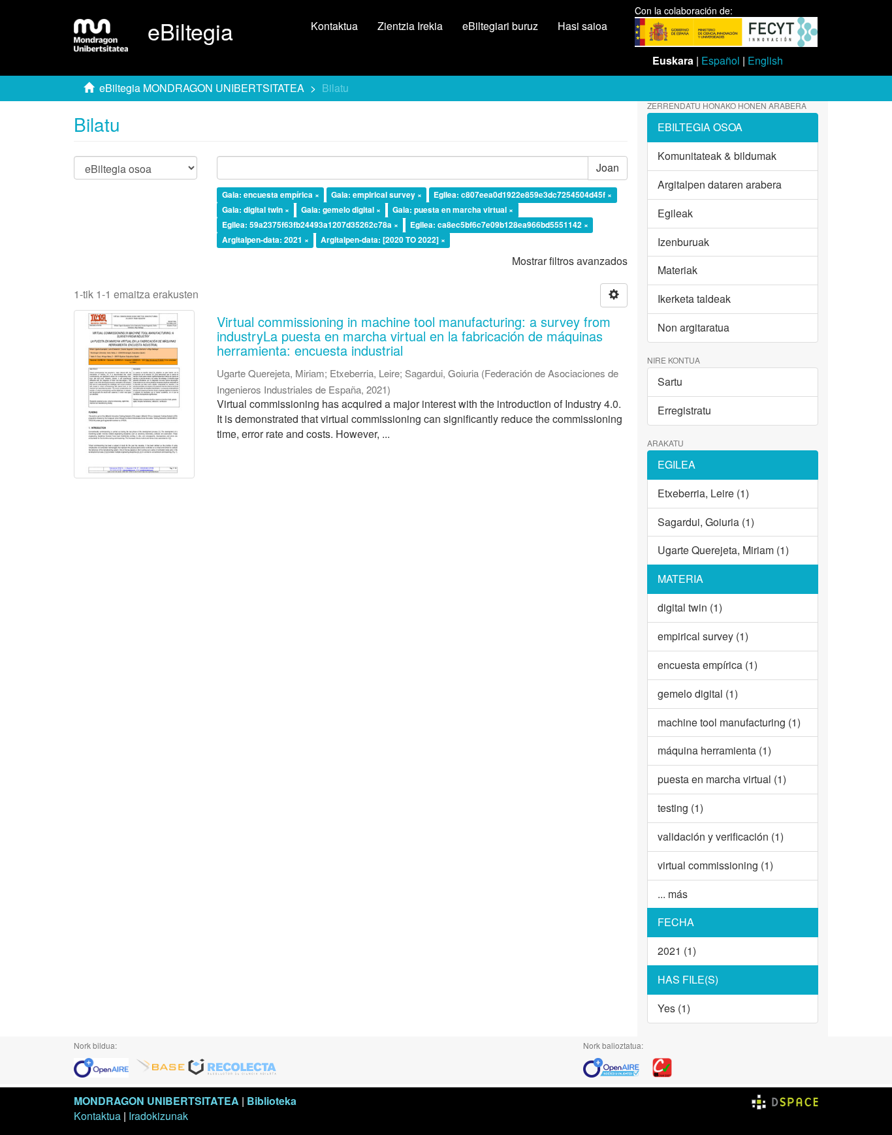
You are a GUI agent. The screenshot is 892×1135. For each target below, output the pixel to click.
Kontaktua (334, 25)
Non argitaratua (693, 327)
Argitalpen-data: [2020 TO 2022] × (383, 239)
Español (720, 60)
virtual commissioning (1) (715, 865)
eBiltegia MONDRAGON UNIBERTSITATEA (201, 87)
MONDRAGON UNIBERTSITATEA (156, 1100)
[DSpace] (785, 1100)
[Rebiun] (662, 1066)
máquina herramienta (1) (714, 750)
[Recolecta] (232, 1066)
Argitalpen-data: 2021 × (265, 239)
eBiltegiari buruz (500, 25)
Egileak (675, 213)
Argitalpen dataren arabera (720, 184)
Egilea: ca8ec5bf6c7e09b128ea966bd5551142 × (499, 224)
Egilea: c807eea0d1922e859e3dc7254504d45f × (523, 195)
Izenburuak (683, 241)
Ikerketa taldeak (694, 298)
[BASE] (160, 1066)
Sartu (670, 381)
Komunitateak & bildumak (717, 155)
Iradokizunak (158, 1115)
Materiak (677, 269)
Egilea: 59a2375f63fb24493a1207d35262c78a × (310, 224)
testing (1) (680, 807)
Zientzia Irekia (410, 25)
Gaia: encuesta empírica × (270, 195)
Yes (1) (674, 1008)
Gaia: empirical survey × (376, 195)
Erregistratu (684, 410)
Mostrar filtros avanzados (570, 260)
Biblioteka (271, 1100)
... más (673, 893)
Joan (607, 167)
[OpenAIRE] (104, 1066)
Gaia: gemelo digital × (341, 209)
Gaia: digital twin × (255, 209)
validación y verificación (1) (721, 836)
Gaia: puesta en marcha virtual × (452, 209)
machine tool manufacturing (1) (729, 722)
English (765, 60)
